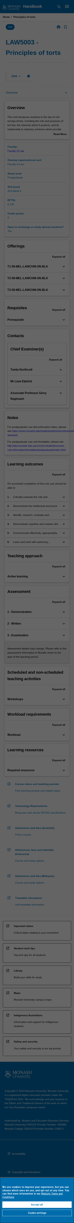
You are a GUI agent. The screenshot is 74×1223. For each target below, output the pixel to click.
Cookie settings (37, 1213)
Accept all (37, 1204)
